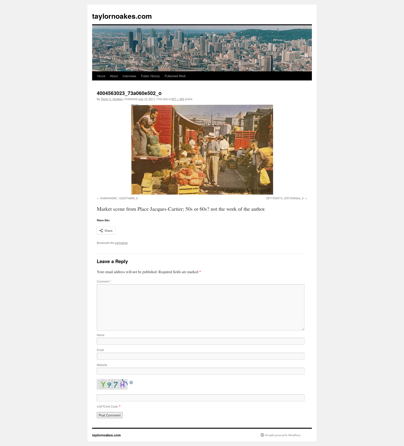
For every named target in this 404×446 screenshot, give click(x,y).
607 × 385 (177, 99)
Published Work (175, 76)
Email (100, 350)
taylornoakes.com (122, 16)
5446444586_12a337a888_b (119, 198)
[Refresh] (131, 381)
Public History (150, 76)
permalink (121, 243)
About (114, 76)
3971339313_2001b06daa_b (285, 198)
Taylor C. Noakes (112, 99)
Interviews (129, 76)
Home (101, 76)
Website (102, 365)
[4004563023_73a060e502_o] (202, 150)
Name (101, 335)
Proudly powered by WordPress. (283, 435)
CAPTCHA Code (107, 406)
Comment (104, 281)
